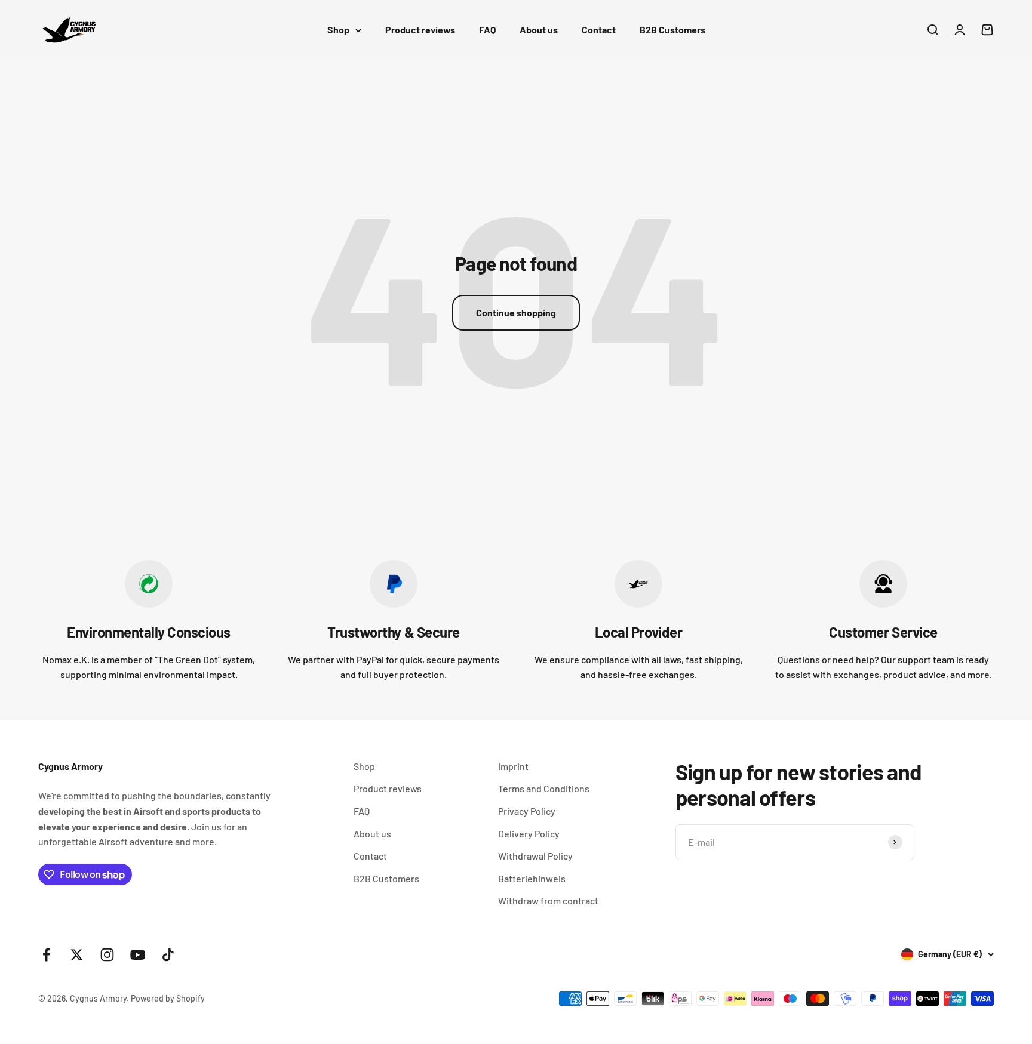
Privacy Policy (526, 811)
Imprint (513, 766)
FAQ (487, 29)
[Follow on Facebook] (46, 955)
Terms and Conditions (543, 788)
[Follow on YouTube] (138, 955)
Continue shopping (516, 312)
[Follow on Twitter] (77, 955)
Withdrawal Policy (535, 855)
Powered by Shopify (168, 998)
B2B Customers (672, 29)
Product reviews (420, 29)
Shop (338, 29)
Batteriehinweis (532, 878)
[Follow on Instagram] (107, 955)
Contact (599, 29)
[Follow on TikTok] (168, 955)
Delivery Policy (529, 833)
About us (539, 29)
